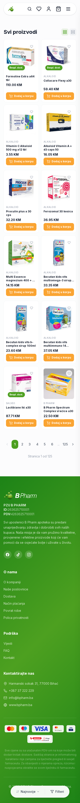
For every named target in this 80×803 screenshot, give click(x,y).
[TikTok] (18, 555)
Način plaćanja (14, 603)
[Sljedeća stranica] (72, 444)
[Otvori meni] (68, 8)
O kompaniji (12, 582)
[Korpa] (58, 8)
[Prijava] (48, 8)
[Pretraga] (30, 9)
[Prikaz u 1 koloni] (72, 32)
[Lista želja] (38, 8)
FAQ (7, 650)
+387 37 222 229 (21, 690)
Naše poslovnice (16, 589)
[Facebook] (8, 555)
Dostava (10, 596)
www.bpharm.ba (20, 705)
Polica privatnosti (16, 618)
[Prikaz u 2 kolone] (64, 32)
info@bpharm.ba (21, 698)
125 (65, 444)
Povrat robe (12, 610)
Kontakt (9, 658)
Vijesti (8, 643)
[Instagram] (29, 555)
